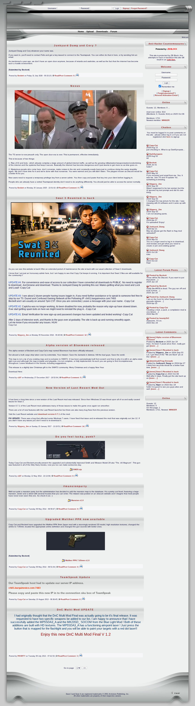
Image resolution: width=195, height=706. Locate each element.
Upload (90, 31)
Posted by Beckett (157, 275)
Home (81, 31)
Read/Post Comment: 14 (74, 426)
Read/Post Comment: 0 (64, 76)
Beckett (21, 76)
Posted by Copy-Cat (158, 307)
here (168, 137)
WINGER (165, 120)
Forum (113, 31)
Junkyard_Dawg (156, 227)
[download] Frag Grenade (161, 361)
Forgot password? (166, 93)
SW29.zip (77, 469)
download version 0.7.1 (49, 414)
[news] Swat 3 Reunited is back (164, 350)
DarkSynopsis (155, 154)
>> (84, 668)
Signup (126, 8)
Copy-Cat (22, 509)
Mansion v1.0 (77, 500)
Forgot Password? (139, 8)
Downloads (102, 31)
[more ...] (154, 346)
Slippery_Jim (23, 335)
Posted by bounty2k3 (159, 318)
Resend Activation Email (166, 95)
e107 (19, 378)
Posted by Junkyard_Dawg (161, 297)
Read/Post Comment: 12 (76, 335)
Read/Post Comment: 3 (68, 656)
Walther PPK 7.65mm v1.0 (77, 560)
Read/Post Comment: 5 (71, 378)
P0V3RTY (21, 656)
